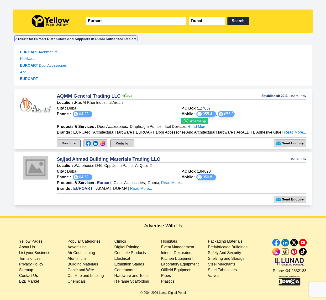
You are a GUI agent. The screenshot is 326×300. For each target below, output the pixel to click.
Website (122, 143)
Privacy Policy (31, 264)
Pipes (166, 276)
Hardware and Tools (131, 276)
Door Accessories (112, 127)
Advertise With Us (163, 225)
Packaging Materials (225, 241)
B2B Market (29, 281)
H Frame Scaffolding (131, 281)
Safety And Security (224, 253)
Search (238, 21)
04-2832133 (296, 271)
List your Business (34, 253)
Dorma (153, 183)
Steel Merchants (221, 264)
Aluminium (77, 258)
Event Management (177, 247)
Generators (123, 270)
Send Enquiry (293, 143)
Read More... (198, 127)
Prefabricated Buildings (227, 247)
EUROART (83, 188)
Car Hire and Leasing (86, 276)
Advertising (77, 247)
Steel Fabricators (222, 270)
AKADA (103, 188)
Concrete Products (130, 253)
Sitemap (26, 270)
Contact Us (28, 276)
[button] (82, 114)
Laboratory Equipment (180, 264)
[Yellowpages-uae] (50, 21)
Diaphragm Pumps (146, 127)
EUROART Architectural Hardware (102, 132)
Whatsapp (197, 121)
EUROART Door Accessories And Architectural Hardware (184, 132)
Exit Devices (175, 127)
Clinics (120, 241)
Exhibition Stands (129, 264)
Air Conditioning (81, 253)
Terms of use (30, 258)
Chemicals (77, 281)
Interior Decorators (176, 253)
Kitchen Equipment (177, 258)
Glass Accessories (129, 183)
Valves (213, 276)
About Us (27, 247)
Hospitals (169, 241)
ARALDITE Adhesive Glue (259, 132)
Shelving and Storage (226, 258)
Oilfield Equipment (176, 270)
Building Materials (83, 264)
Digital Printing (126, 247)
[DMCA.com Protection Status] (289, 280)
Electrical (122, 258)
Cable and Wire (81, 270)
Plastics (167, 281)
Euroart (104, 183)
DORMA (120, 188)
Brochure (69, 143)
